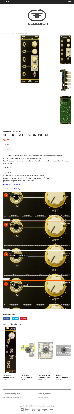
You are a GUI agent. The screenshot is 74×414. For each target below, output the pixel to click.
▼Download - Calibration (11, 185)
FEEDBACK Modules (36, 406)
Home (4, 33)
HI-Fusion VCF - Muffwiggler (12, 189)
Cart (69, 2)
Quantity (6, 145)
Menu (7, 2)
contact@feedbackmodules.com (12, 397)
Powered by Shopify (49, 406)
